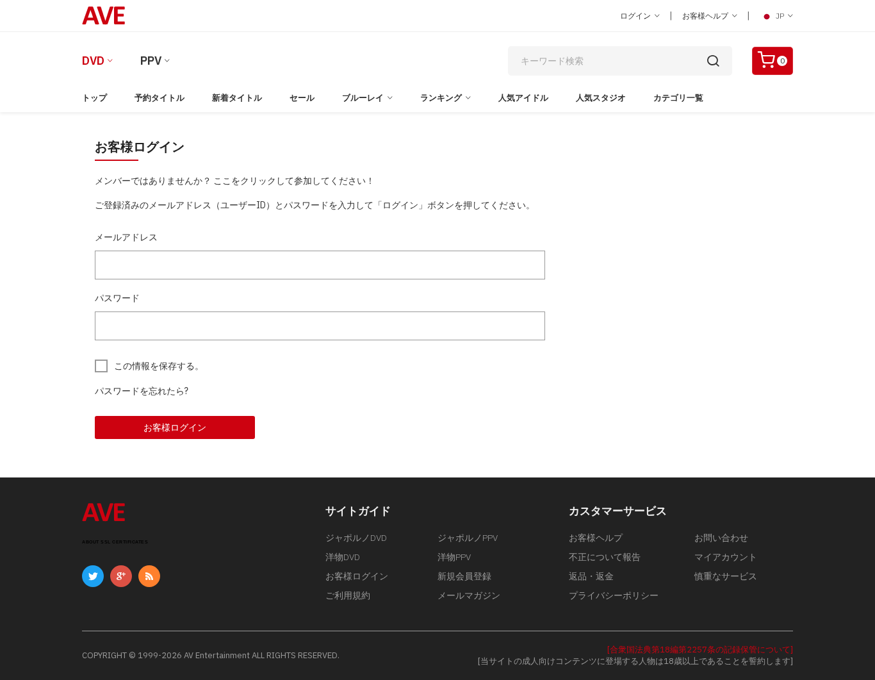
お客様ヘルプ (706, 16)
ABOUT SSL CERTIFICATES (115, 542)
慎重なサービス (725, 576)
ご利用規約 (347, 595)
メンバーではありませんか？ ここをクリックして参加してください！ (235, 181)
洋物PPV (454, 557)
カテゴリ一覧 (678, 97)
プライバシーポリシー (613, 595)
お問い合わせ (721, 537)
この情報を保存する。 (159, 366)
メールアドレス (126, 237)
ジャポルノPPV (468, 537)
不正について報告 (605, 557)
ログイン (636, 16)
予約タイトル (159, 97)
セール (302, 97)
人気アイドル (523, 97)
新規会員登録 (464, 576)
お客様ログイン (174, 427)
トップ (94, 97)
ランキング (441, 97)
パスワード (117, 298)
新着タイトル (237, 97)
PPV (150, 60)
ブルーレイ (363, 97)
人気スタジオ (601, 97)
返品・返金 (591, 576)
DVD (93, 60)
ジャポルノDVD (356, 537)
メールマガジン (469, 595)
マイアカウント (725, 557)
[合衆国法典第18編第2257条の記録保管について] (700, 649)
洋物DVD (342, 557)
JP (780, 16)
